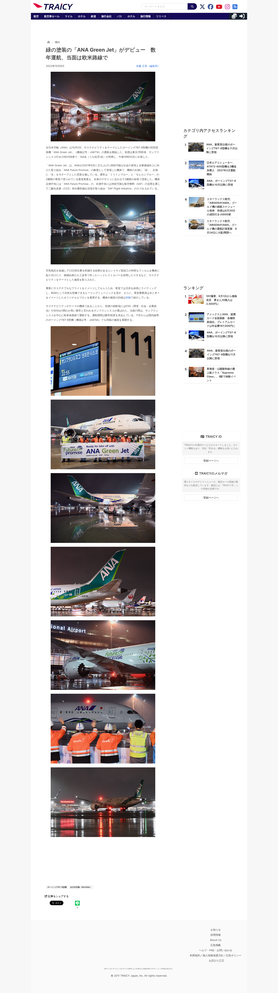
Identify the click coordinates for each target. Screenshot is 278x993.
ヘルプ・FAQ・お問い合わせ (215, 950)
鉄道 (93, 16)
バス (119, 16)
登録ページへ (211, 460)
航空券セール (52, 16)
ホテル (82, 16)
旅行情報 (145, 16)
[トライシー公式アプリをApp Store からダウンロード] (51, 946)
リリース (161, 16)
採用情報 (215, 934)
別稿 (128, 297)
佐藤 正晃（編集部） (148, 66)
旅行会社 (106, 16)
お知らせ (215, 929)
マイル (69, 16)
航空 (36, 16)
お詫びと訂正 (216, 960)
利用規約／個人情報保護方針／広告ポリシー (215, 955)
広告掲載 (215, 945)
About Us (215, 940)
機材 (57, 42)
